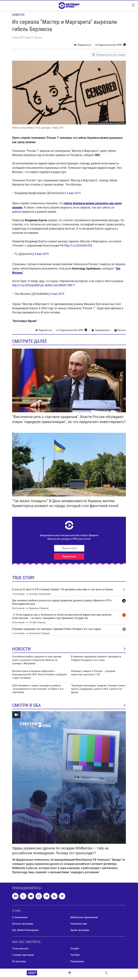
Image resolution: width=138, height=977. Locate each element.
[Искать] (106, 973)
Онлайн (75, 948)
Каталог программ (22, 923)
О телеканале (20, 917)
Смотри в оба (26, 705)
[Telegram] (69, 973)
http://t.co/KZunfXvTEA (78, 245)
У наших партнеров (23, 954)
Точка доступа (20, 948)
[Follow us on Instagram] (39, 896)
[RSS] (54, 896)
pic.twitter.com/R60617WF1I (57, 285)
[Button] (82, 45)
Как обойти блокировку (25, 930)
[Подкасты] (62, 896)
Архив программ (80, 930)
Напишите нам (79, 923)
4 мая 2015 (74, 193)
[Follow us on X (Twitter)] (23, 896)
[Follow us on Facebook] (15, 896)
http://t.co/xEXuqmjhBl (26, 285)
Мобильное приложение (84, 917)
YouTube (75, 954)
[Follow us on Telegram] (46, 896)
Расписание (77, 961)
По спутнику (19, 961)
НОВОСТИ (21, 649)
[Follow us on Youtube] (31, 896)
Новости (18, 14)
